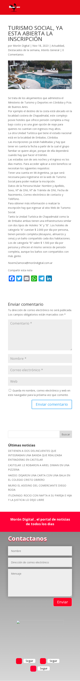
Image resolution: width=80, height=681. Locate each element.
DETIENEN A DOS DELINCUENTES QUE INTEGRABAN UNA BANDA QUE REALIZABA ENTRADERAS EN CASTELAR (35, 455)
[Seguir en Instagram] (33, 669)
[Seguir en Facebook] (19, 661)
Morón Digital (21, 45)
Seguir (29, 661)
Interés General (50, 50)
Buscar (66, 434)
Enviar (62, 601)
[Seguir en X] (43, 661)
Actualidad (58, 45)
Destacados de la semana (23, 50)
